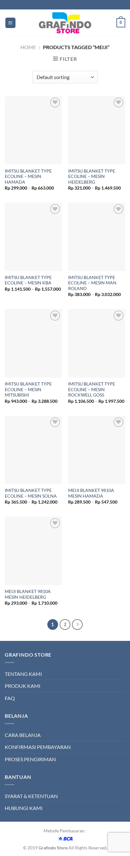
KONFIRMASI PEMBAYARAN (38, 747)
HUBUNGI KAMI (24, 808)
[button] (10, 23)
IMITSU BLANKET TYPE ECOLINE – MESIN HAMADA (28, 176)
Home (28, 47)
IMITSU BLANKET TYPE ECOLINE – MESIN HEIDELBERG (91, 176)
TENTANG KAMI (23, 674)
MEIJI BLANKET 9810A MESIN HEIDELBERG (28, 594)
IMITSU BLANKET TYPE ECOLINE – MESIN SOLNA (31, 493)
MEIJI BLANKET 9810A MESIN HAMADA (91, 493)
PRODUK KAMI (22, 686)
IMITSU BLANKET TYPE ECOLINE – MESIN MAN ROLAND (92, 283)
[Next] (77, 624)
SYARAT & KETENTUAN (31, 796)
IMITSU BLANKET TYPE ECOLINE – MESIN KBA (28, 280)
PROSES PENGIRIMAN (30, 759)
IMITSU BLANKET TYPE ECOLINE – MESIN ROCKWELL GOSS (91, 389)
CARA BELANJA (23, 735)
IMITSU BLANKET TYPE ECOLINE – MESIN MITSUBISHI (28, 389)
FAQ (10, 698)
